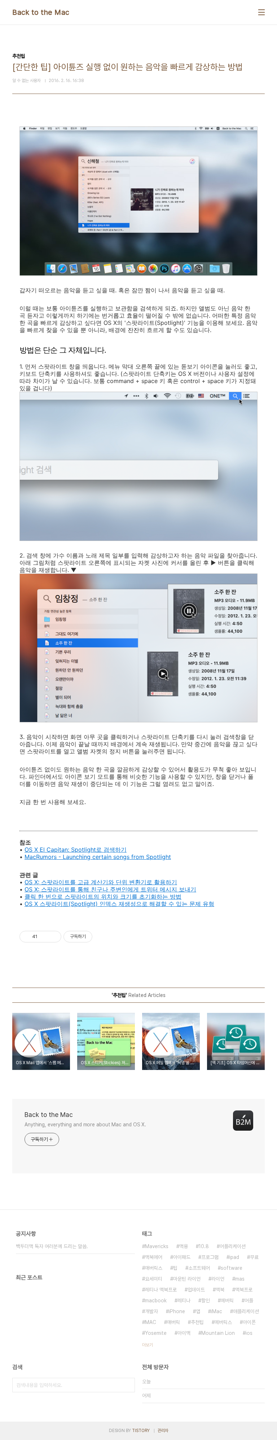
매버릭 (173, 1322)
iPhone (177, 1311)
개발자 (151, 1311)
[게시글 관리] (53, 936)
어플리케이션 (233, 1246)
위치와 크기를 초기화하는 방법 (140, 896)
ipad (234, 1257)
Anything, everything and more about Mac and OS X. (85, 1124)
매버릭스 (153, 1268)
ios (249, 1333)
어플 (249, 1300)
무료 (254, 1257)
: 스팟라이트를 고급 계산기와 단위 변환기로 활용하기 (107, 882)
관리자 (163, 1430)
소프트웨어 (199, 1268)
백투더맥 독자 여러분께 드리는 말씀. (52, 1246)
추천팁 (197, 1322)
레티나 (183, 1300)
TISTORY (141, 1430)
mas (240, 1279)
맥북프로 (243, 1290)
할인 (205, 1300)
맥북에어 (153, 1257)
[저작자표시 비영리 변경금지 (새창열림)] (102, 937)
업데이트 (196, 1290)
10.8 (204, 1246)
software (231, 1268)
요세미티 (153, 1279)
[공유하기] (44, 936)
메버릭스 (223, 1322)
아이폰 (249, 1322)
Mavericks (156, 1246)
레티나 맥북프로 (161, 1290)
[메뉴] (261, 12)
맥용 (183, 1246)
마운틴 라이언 (187, 1279)
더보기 (147, 1344)
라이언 (217, 1279)
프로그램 (210, 1257)
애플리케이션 (246, 1311)
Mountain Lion (218, 1333)
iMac (216, 1311)
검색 (128, 1385)
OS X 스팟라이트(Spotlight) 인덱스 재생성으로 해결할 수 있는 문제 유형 (119, 903)
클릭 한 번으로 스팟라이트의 (62, 896)
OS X (31, 882)
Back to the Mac (41, 12)
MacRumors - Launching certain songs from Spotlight (98, 856)
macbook (156, 1300)
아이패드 (181, 1257)
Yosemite (156, 1333)
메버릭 (227, 1300)
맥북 (220, 1290)
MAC (150, 1322)
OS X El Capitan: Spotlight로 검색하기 (76, 849)
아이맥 (183, 1333)
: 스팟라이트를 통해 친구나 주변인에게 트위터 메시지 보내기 (117, 889)
